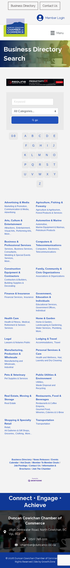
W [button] (40, 174)
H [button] (41, 145)
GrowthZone (48, 561)
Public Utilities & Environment (46, 376)
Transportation (45, 420)
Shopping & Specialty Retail (17, 422)
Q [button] (33, 164)
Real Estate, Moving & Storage (17, 397)
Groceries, (9, 433)
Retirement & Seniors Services (14, 326)
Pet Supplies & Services (16, 378)
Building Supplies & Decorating (14, 284)
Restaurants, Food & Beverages (48, 397)
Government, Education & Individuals (44, 297)
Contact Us (50, 5)
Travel (57, 342)
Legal (7, 338)
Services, (8, 249)
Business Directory (23, 5)
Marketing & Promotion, (15, 206)
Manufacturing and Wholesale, (13, 362)
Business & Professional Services (17, 243)
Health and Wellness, (46, 357)
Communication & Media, (16, 209)
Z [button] (40, 183)
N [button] (47, 155)
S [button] (47, 164)
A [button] (25, 135)
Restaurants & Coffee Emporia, (46, 405)
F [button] (26, 145)
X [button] (47, 174)
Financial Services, (13, 297)
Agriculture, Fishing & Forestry (49, 204)
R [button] (40, 164)
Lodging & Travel (46, 338)
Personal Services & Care (48, 352)
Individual (40, 310)
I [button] (47, 145)
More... (7, 234)
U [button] (25, 174)
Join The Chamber (41, 469)
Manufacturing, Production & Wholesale (13, 354)
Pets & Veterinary (14, 374)
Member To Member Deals (45, 462)
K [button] (25, 155)
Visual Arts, (9, 231)
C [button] (40, 135)
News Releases (41, 459)
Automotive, (41, 224)
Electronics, (53, 249)
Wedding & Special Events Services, (17, 256)
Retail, (7, 427)
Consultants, (10, 252)
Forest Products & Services (49, 213)
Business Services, (23, 249)
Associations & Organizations (50, 276)
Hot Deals (25, 462)
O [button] (54, 155)
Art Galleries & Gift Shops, (17, 430)
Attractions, (9, 228)
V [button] (32, 174)
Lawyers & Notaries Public (17, 342)
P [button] (25, 164)
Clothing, (19, 433)
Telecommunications (46, 252)
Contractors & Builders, (15, 279)
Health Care (11, 318)
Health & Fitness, (12, 322)
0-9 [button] (13, 135)
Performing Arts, (24, 231)
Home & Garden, (44, 322)
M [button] (39, 155)
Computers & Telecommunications (48, 243)
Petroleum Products (45, 230)
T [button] (54, 164)
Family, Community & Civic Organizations (49, 270)
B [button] (33, 135)
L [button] (32, 155)
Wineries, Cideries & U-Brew (50, 412)
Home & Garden (45, 318)
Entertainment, (23, 228)
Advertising (9, 212)
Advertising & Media (16, 202)
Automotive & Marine (49, 220)
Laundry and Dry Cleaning (49, 360)
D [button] (47, 135)
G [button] (33, 145)
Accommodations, (44, 342)
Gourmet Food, (43, 409)
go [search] (36, 120)
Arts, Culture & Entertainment (13, 222)
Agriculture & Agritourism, (48, 210)
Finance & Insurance (17, 293)
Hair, (60, 357)
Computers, (41, 249)
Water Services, (43, 328)
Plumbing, (57, 328)
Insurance (29, 297)
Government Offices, (46, 307)
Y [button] (55, 174)
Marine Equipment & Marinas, (50, 227)
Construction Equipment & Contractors (12, 272)
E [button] (54, 135)
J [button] (53, 145)
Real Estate (10, 403)
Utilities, (40, 382)
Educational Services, (46, 304)
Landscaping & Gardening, (49, 325)
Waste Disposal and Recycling (45, 387)
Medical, (26, 322)
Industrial (8, 367)
